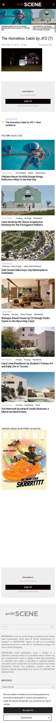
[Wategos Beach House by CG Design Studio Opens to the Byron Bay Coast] (28, 294)
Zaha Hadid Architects (32, 266)
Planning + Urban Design (12, 266)
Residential (37, 218)
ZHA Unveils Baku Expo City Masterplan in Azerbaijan (24, 271)
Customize (26, 718)
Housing (19, 218)
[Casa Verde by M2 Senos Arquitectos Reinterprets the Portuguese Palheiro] (28, 200)
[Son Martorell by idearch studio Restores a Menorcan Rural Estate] (28, 387)
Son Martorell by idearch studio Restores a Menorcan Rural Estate (25, 410)
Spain (37, 405)
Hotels (30, 173)
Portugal (28, 218)
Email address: (28, 91)
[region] (28, 706)
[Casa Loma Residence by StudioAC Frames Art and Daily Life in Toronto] (28, 342)
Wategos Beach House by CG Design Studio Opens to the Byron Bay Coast (25, 320)
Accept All (28, 710)
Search (52, 627)
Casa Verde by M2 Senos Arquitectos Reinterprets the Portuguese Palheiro (22, 223)
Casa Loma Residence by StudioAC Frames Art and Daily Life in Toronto (27, 365)
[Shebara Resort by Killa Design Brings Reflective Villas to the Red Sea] (15, 17)
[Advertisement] (28, 530)
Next (54, 20)
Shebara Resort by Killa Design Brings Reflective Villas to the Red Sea (15, 28)
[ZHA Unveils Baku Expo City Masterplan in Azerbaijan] (28, 245)
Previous (1, 20)
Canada (19, 360)
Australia (5, 314)
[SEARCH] (53, 4)
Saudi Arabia (40, 173)
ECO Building (21, 173)
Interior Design (26, 314)
